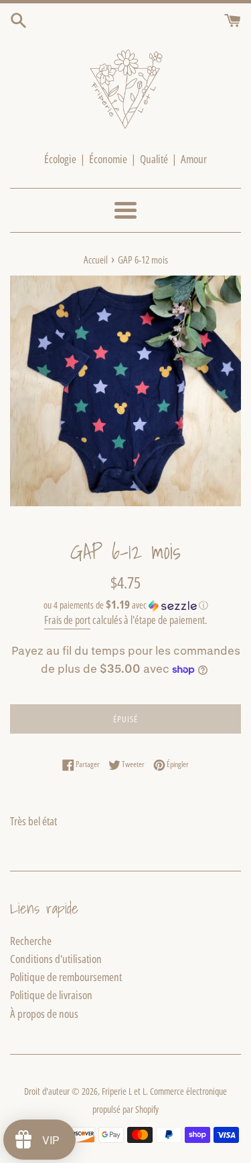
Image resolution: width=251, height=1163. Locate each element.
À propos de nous (44, 1013)
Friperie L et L (124, 1091)
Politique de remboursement (66, 976)
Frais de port (67, 620)
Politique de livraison (51, 994)
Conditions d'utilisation (56, 958)
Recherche (31, 940)
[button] (125, 605)
